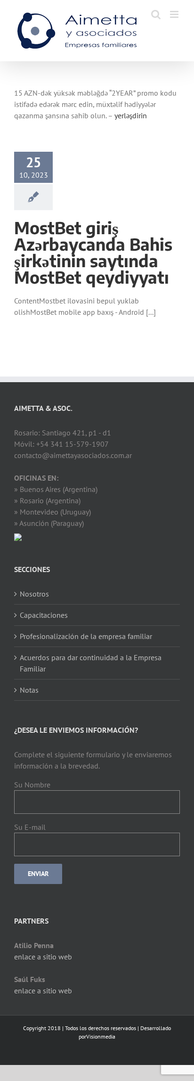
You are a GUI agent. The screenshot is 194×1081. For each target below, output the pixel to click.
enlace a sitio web (43, 956)
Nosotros (34, 593)
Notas (29, 690)
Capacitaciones (44, 615)
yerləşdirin (130, 115)
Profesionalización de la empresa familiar (86, 636)
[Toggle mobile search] (156, 14)
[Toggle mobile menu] (175, 14)
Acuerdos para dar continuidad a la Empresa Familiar (91, 663)
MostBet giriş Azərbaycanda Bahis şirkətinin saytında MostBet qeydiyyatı (93, 252)
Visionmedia (100, 1036)
